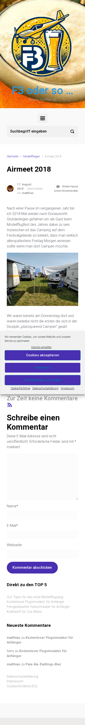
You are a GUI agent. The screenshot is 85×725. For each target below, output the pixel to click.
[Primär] (42, 118)
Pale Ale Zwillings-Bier (43, 664)
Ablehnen (42, 368)
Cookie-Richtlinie (20, 388)
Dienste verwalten (41, 347)
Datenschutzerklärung (45, 388)
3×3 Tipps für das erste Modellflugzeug (35, 597)
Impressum (67, 388)
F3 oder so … (42, 90)
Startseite (12, 156)
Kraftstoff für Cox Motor (24, 612)
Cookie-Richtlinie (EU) (22, 686)
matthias (28, 193)
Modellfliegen (31, 156)
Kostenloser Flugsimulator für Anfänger (35, 602)
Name (12, 506)
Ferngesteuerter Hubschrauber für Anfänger (38, 607)
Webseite (14, 545)
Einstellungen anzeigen (42, 380)
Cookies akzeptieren (42, 355)
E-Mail (12, 525)
